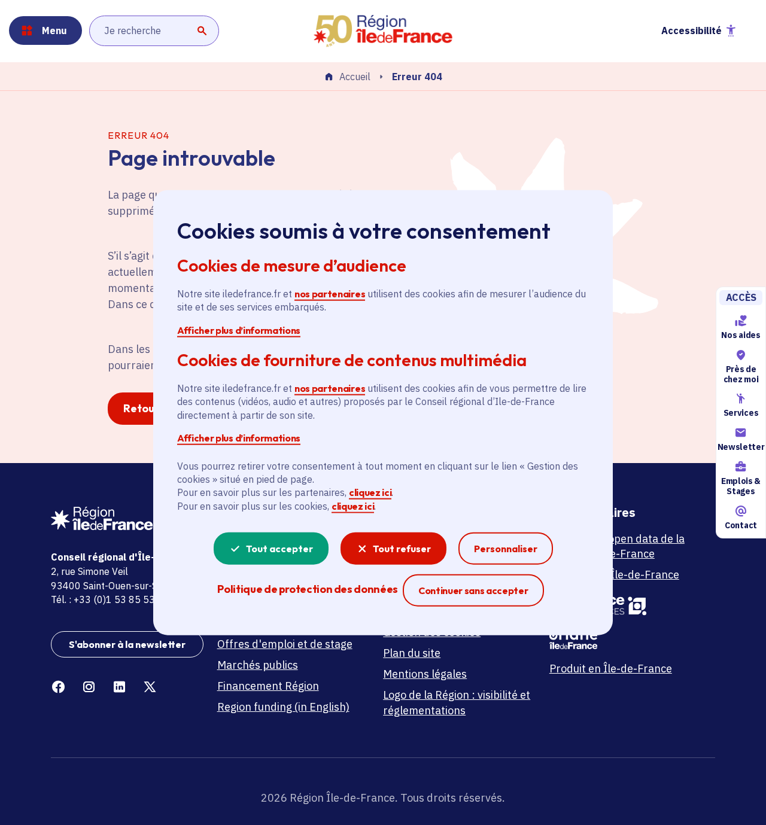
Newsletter (740, 447)
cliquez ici (370, 492)
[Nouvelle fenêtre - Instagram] (88, 687)
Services (741, 413)
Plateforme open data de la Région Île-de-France (617, 546)
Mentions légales (425, 674)
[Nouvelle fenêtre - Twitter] (149, 687)
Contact (741, 525)
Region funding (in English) (283, 707)
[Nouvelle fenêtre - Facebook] (58, 687)
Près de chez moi (741, 374)
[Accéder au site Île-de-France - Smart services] (625, 605)
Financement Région (268, 686)
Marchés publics (257, 665)
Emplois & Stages (741, 486)
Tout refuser (402, 549)
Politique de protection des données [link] (307, 589)
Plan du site (411, 653)
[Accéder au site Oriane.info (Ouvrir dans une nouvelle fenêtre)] (625, 638)
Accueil (354, 77)
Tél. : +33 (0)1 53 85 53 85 (110, 599)
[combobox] (154, 30)
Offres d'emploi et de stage (284, 644)
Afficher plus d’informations (238, 330)
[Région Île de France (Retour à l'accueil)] (383, 31)
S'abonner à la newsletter (127, 644)
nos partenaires (329, 294)
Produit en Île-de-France (610, 668)
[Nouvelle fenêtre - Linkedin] (119, 687)
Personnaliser (505, 549)
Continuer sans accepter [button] (473, 590)
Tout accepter (279, 549)
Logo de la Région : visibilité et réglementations (456, 702)
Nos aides (740, 335)
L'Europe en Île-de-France (614, 575)
